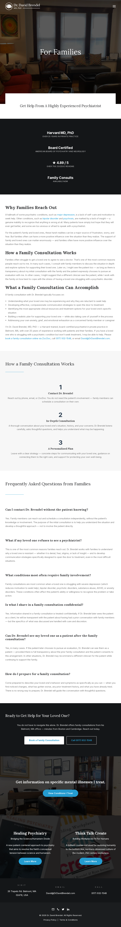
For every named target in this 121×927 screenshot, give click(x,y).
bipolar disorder (50, 218)
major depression (66, 214)
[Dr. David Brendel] (22, 6)
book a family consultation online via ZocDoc (28, 338)
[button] (114, 6)
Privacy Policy (50, 920)
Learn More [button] (30, 861)
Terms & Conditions (68, 920)
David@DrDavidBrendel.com (95, 338)
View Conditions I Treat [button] (60, 793)
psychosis (68, 218)
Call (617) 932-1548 (81, 740)
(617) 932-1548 (63, 338)
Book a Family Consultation (44, 740)
